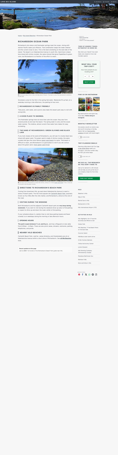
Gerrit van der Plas (83, 37)
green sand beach (48, 140)
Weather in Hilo (82, 193)
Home (20, 35)
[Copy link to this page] (96, 274)
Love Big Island (8, 1)
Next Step (89, 82)
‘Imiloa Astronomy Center (86, 243)
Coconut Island (82, 233)
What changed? (90, 40)
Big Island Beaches (29, 35)
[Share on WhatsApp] (89, 274)
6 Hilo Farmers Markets (85, 240)
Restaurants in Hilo (84, 204)
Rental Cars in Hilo (83, 200)
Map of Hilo (81, 197)
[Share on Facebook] (82, 274)
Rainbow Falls (82, 259)
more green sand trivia (41, 145)
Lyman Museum (82, 247)
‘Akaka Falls (81, 224)
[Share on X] (86, 274)
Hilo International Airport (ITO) (87, 207)
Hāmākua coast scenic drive (86, 236)
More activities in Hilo (84, 263)
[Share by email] (93, 274)
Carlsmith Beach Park (58, 193)
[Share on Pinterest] (79, 274)
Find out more (86, 178)
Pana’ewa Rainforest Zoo (85, 256)
